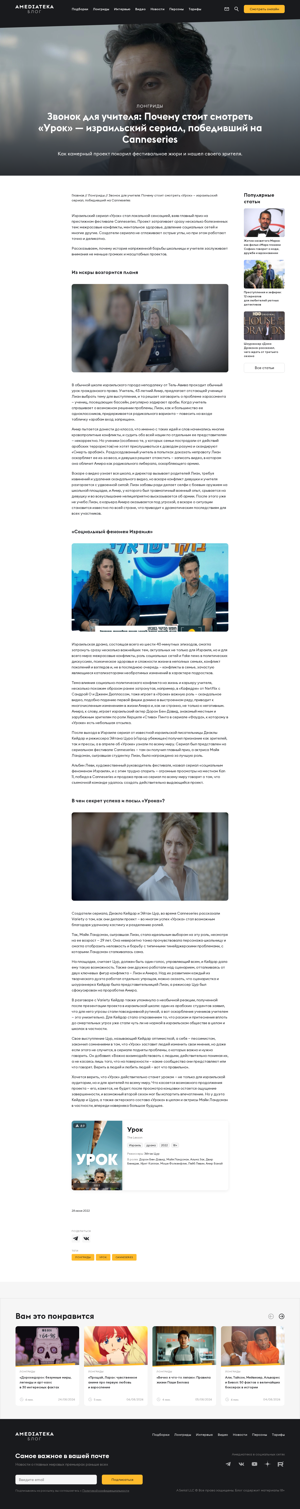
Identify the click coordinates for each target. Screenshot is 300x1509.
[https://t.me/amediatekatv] (228, 1464)
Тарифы (195, 9)
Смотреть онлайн (264, 9)
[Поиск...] (236, 9)
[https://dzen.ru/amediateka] (267, 1464)
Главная (78, 195)
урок (103, 1257)
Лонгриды (101, 9)
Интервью (122, 9)
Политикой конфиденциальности (105, 1490)
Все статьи (264, 367)
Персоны (176, 9)
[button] (281, 1316)
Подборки (80, 9)
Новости (157, 9)
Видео (140, 9)
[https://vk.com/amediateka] (241, 1464)
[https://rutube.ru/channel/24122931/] (281, 1464)
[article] (47, 1366)
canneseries (124, 1257)
